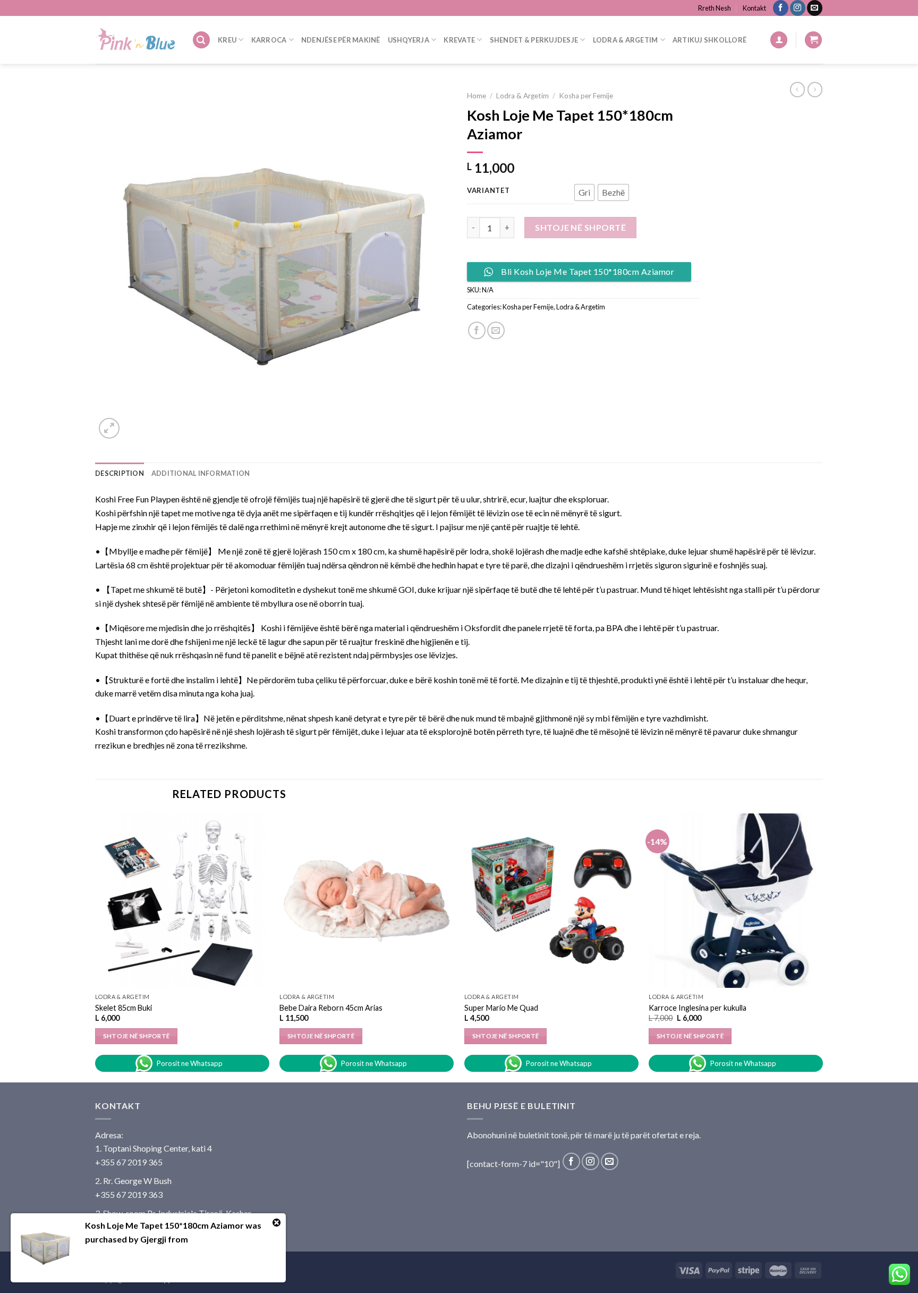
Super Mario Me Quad (501, 1007)
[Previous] (96, 946)
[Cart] (813, 40)
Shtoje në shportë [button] (136, 1035)
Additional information (200, 473)
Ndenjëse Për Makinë (340, 40)
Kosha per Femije (586, 95)
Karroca (269, 40)
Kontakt (754, 8)
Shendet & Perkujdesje (534, 40)
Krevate (459, 40)
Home (476, 95)
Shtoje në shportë (580, 227)
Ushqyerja (408, 40)
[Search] (201, 40)
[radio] (584, 192)
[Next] (822, 946)
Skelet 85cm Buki (123, 1007)
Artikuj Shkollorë (709, 40)
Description (119, 473)
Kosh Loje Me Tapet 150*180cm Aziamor (164, 1225)
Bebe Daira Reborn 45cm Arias (330, 1007)
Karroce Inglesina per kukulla (697, 1007)
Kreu (227, 40)
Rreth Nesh (714, 8)
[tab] (119, 473)
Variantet (488, 191)
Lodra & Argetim (625, 40)
